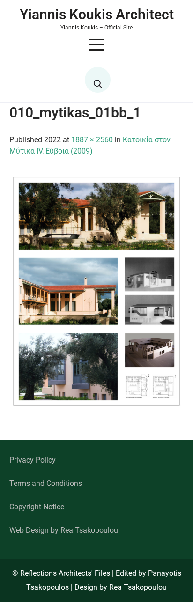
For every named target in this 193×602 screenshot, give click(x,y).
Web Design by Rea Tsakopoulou (63, 530)
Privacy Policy (32, 459)
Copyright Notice (36, 506)
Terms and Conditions (45, 483)
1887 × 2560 (92, 139)
